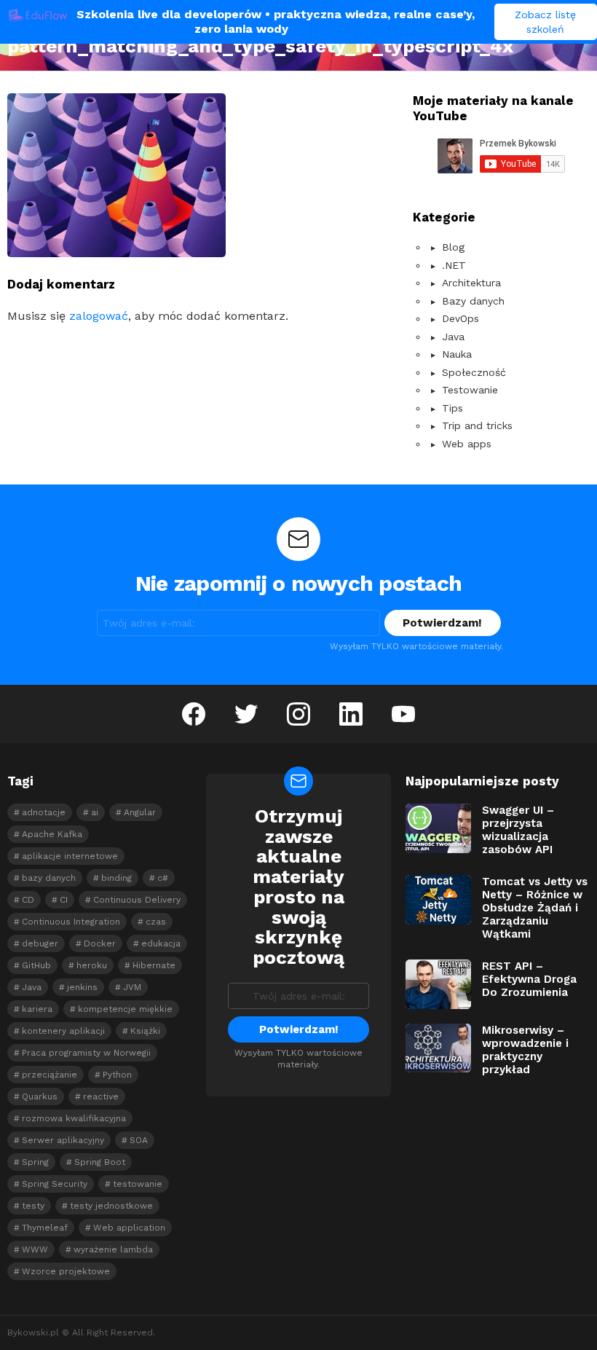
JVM (132, 987)
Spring (35, 1162)
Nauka (457, 354)
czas (156, 922)
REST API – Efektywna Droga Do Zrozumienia (529, 979)
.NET (454, 265)
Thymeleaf (45, 1228)
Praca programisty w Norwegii (86, 1053)
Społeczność (474, 372)
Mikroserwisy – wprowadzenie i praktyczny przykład (525, 1050)
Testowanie (470, 390)
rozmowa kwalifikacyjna (74, 1118)
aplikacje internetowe (70, 856)
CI (64, 900)
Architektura (471, 283)
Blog (453, 247)
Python (117, 1075)
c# (162, 878)
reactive (101, 1096)
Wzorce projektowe (66, 1271)
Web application (129, 1228)
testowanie (137, 1184)
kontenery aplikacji (63, 1031)
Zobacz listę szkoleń (545, 22)
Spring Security (54, 1184)
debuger (40, 943)
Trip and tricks (477, 425)
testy (33, 1206)
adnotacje (44, 812)
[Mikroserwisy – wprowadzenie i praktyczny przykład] (438, 1048)
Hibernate (154, 965)
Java (453, 336)
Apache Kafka (52, 834)
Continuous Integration (71, 922)
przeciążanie (49, 1075)
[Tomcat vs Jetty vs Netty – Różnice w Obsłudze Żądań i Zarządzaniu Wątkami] (438, 900)
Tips (452, 408)
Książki (145, 1031)
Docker (100, 943)
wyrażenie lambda (113, 1249)
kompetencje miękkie (125, 1009)
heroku (91, 965)
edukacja (161, 943)
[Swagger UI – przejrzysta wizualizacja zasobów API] (438, 828)
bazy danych (49, 878)
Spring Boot (99, 1162)
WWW (35, 1249)
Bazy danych (473, 301)
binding (116, 878)
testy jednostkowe (111, 1206)
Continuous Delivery (137, 900)
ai (94, 812)
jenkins (82, 987)
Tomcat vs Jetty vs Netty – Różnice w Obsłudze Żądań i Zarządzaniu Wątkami (535, 908)
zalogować (98, 316)
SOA (139, 1140)
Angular (140, 812)
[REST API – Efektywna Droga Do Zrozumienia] (438, 984)
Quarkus (40, 1096)
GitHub (36, 965)
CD (28, 900)
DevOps (460, 318)
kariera (37, 1009)
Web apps (466, 444)
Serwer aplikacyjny (63, 1140)
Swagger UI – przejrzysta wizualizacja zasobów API (518, 830)
